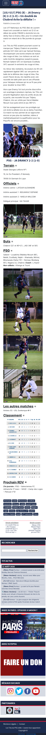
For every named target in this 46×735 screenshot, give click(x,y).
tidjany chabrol (9, 514)
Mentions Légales (9, 724)
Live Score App (31, 734)
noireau (12, 511)
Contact (22, 724)
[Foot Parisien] (17, 710)
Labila (22, 504)
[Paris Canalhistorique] (10, 710)
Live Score (21, 734)
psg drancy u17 (22, 511)
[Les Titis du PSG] (17, 3)
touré (18, 514)
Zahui (36, 514)
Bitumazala (22, 501)
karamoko (7, 504)
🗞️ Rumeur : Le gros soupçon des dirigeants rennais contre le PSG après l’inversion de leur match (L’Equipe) (21, 602)
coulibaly (31, 501)
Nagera (34, 507)
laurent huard (31, 504)
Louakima (7, 507)
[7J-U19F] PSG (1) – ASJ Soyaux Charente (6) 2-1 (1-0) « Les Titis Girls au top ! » (12, 528)
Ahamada (7, 501)
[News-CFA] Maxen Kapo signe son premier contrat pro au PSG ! (34, 528)
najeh (6, 511)
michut (27, 507)
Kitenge (15, 504)
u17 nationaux (27, 514)
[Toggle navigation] (6, 3)
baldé (15, 501)
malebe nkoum (18, 507)
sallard (32, 511)
